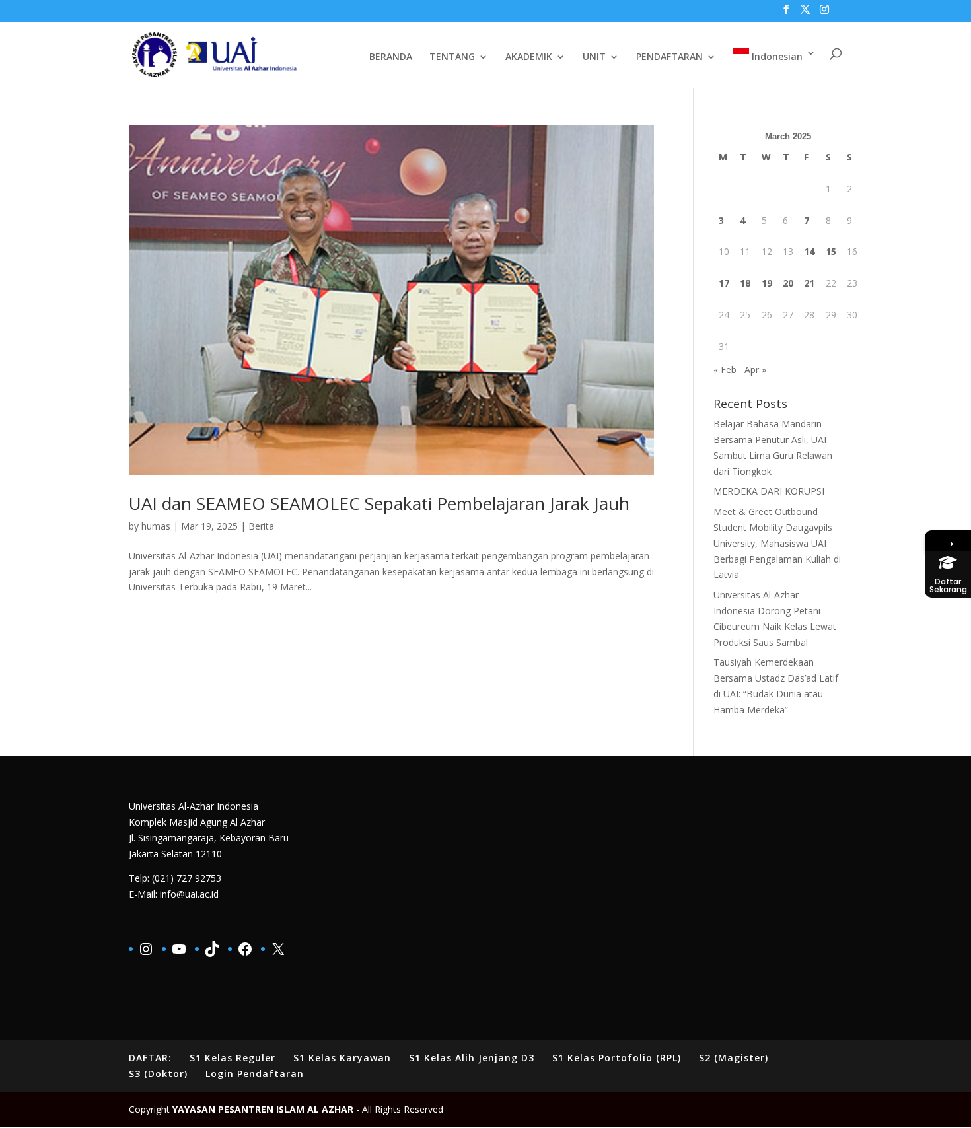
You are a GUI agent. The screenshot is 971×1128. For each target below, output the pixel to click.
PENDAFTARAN (669, 57)
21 (809, 283)
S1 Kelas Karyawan (342, 1057)
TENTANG (452, 57)
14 (809, 251)
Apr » (755, 369)
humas (155, 526)
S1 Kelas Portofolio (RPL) (616, 1057)
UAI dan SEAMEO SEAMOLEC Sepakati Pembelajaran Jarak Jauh (379, 503)
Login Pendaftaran (254, 1073)
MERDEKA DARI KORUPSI (768, 491)
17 (724, 283)
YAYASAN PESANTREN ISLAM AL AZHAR (262, 1109)
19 (767, 283)
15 (831, 251)
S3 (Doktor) (158, 1073)
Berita (261, 526)
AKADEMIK (528, 57)
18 (745, 283)
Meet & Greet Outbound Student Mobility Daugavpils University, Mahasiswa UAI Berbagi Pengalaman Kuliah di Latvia (777, 543)
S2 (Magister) (733, 1057)
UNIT (594, 57)
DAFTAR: (150, 1057)
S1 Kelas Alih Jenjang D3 (471, 1057)
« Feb (725, 369)
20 (788, 283)
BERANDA (390, 57)
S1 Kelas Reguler (232, 1057)
